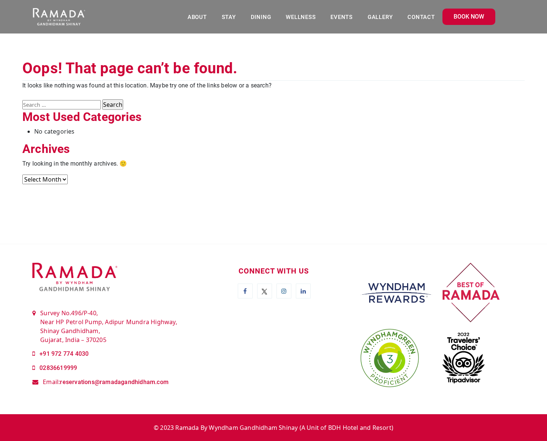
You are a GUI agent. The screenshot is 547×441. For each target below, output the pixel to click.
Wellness (301, 17)
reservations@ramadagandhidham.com (114, 382)
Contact (421, 17)
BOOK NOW (469, 16)
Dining (261, 17)
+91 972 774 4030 (64, 353)
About (197, 17)
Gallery (380, 17)
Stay (229, 17)
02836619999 (58, 367)
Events (341, 17)
